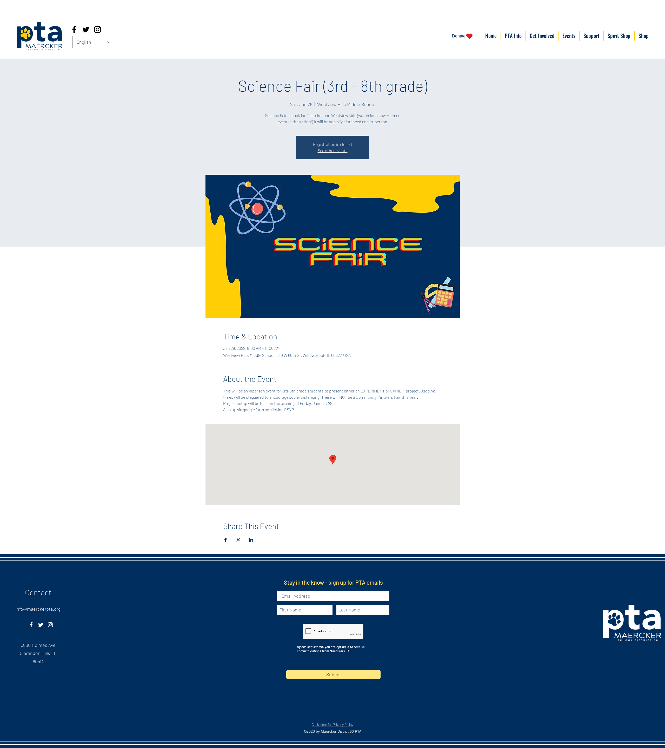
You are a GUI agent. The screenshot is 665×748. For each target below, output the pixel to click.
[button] (513, 36)
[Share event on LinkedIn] (251, 540)
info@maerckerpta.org (38, 609)
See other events (333, 150)
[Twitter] (85, 29)
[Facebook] (74, 29)
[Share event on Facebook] (225, 540)
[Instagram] (97, 29)
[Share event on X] (238, 540)
